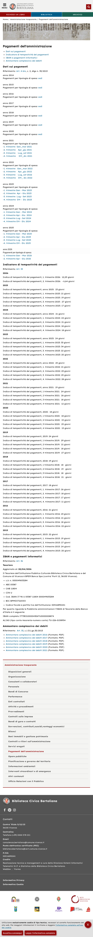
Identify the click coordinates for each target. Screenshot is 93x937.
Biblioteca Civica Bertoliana (34, 801)
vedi (40, 78)
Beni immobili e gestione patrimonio (28, 736)
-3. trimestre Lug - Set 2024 (17, 218)
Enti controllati (16, 701)
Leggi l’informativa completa (40, 933)
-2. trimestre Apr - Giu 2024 (17, 215)
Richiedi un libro (15, 14)
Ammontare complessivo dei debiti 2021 (26, 650)
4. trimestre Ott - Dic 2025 (17, 243)
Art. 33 (19, 269)
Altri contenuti (16, 776)
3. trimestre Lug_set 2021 (18, 153)
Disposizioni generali (19, 671)
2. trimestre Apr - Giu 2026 (17, 258)
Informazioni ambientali (21, 766)
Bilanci (12, 731)
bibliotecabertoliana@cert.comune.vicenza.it (25, 849)
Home (5, 19)
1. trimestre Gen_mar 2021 (18, 146)
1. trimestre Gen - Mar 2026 (18, 255)
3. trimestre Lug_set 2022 (18, 175)
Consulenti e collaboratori (22, 681)
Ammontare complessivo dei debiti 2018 (26, 641)
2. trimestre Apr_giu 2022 (18, 171)
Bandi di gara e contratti (22, 721)
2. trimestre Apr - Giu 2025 (17, 237)
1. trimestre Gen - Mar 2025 (18, 234)
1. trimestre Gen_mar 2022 (18, 168)
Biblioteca (46, 14)
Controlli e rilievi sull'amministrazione (29, 741)
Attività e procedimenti (21, 706)
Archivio (77, 14)
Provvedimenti (16, 711)
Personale (13, 686)
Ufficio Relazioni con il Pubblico (26, 781)
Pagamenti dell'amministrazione (53, 19)
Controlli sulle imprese (20, 716)
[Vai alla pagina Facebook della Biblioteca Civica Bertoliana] (4, 810)
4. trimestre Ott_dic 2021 (18, 156)
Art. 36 (19, 561)
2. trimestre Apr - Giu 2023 (17, 193)
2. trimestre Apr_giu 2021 (18, 150)
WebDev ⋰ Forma (12, 869)
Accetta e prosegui (12, 933)
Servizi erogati (16, 746)
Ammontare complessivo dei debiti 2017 (26, 638)
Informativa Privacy (13, 880)
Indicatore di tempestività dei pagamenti (27, 54)
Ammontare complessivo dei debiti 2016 (26, 634)
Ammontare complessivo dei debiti (24, 61)
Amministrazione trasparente (23, 19)
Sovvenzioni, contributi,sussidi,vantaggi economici (36, 726)
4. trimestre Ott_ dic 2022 (18, 178)
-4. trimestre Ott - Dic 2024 (17, 221)
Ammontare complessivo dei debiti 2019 (26, 644)
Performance (15, 696)
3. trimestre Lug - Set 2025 (17, 240)
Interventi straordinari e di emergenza (29, 771)
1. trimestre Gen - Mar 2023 (18, 190)
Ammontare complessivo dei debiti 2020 (27, 647)
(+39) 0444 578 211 (21, 835)
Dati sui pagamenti (16, 51)
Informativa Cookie (13, 884)
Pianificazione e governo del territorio (29, 761)
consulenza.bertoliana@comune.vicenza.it (23, 842)
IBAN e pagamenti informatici (21, 57)
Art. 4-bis (21, 71)
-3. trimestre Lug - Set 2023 (17, 196)
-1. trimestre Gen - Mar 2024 (17, 212)
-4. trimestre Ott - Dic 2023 (17, 199)
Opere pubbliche (17, 756)
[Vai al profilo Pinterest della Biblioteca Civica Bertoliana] (9, 810)
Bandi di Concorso (18, 691)
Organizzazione (17, 676)
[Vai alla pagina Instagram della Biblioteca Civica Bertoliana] (14, 810)
